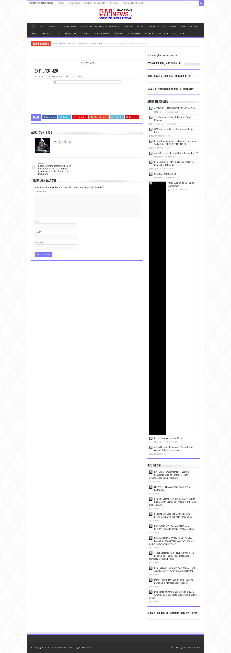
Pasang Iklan (100, 3)
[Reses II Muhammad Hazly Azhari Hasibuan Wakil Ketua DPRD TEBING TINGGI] (151, 141)
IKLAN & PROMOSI (68, 26)
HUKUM (34, 33)
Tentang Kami (73, 3)
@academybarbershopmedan (162, 55)
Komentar (40, 191)
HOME (33, 26)
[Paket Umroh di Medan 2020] (151, 438)
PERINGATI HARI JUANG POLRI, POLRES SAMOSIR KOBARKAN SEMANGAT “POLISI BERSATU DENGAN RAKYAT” (171, 541)
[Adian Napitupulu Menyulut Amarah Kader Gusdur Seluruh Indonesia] (151, 447)
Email (38, 232)
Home (61, 3)
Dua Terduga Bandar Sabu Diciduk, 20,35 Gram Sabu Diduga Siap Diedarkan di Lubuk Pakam (173, 595)
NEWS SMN (176, 33)
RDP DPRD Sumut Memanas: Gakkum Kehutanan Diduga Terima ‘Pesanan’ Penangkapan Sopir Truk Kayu (169, 475)
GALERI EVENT (133, 33)
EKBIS (52, 26)
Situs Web (39, 242)
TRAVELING (154, 26)
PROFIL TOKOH (102, 33)
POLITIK (193, 26)
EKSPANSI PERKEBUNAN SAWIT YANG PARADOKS (77, 43)
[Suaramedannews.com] (115, 14)
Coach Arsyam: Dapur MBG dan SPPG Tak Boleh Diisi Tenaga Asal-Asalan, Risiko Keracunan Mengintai (54, 168)
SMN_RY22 (42, 76)
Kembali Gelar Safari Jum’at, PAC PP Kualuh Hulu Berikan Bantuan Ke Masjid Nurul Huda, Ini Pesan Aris (172, 502)
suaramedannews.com (61, 647)
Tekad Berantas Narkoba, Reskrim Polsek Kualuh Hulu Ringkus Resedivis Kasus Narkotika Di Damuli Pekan (171, 556)
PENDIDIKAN (169, 26)
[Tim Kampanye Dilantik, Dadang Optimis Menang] (151, 117)
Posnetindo (194, 647)
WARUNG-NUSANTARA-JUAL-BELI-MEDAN (100, 26)
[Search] (201, 3)
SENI (59, 33)
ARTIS (43, 26)
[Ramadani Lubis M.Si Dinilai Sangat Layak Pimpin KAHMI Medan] (151, 162)
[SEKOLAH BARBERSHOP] (151, 174)
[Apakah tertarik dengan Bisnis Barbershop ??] (151, 153)
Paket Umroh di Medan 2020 (168, 438)
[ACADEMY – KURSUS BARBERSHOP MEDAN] (151, 108)
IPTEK (182, 26)
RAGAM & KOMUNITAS (155, 33)
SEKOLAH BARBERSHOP (165, 174)
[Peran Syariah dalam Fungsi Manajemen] (157, 308)
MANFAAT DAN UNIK (135, 26)
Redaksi (87, 3)
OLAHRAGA (86, 33)
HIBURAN (118, 33)
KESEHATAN (47, 33)
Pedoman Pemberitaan (133, 3)
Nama (38, 221)
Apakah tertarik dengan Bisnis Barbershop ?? (176, 153)
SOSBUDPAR (71, 33)
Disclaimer (114, 3)
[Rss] (172, 647)
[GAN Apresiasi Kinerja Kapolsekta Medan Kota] (151, 129)
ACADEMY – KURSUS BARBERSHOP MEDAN (174, 108)
